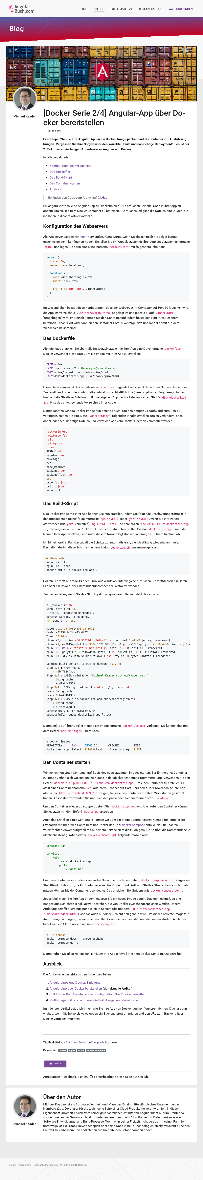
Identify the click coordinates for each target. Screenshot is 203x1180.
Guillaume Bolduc (76, 1042)
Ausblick (55, 189)
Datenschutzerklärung (45, 1165)
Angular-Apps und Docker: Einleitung (75, 982)
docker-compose (133, 825)
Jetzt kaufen (152, 9)
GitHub (102, 197)
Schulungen (183, 9)
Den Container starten (65, 183)
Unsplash (98, 1042)
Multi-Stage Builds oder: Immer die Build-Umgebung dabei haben (95, 1000)
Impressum (24, 1165)
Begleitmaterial (121, 9)
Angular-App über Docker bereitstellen (76, 988)
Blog (99, 9)
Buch (85, 9)
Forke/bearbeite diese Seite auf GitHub (121, 1077)
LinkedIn (67, 1165)
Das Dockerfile (60, 172)
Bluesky (82, 1165)
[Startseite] (21, 8)
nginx (83, 237)
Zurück (57, 1063)
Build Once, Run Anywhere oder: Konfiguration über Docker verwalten (97, 994)
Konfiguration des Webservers (70, 166)
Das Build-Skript (61, 177)
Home (13, 1165)
